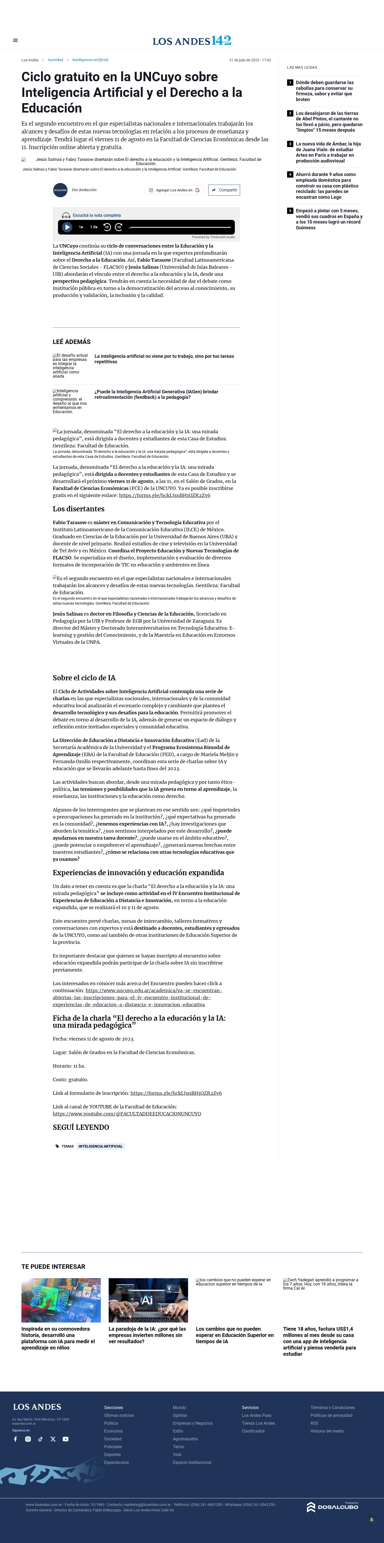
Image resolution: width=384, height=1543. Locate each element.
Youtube (65, 1439)
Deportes (112, 1454)
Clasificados (253, 1431)
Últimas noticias (119, 1415)
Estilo (178, 1431)
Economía (113, 1431)
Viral (177, 1454)
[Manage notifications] (372, 1520)
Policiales (113, 1446)
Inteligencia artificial (101, 1146)
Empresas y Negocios (193, 1423)
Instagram (28, 1439)
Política (111, 1423)
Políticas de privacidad (331, 1415)
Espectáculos (116, 1462)
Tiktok (40, 1439)
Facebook (15, 1439)
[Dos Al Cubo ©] (332, 1511)
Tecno (178, 1446)
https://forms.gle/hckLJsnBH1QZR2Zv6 (165, 495)
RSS (314, 1423)
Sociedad (55, 59)
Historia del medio (327, 1431)
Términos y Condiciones (333, 1407)
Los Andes (29, 60)
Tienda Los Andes (258, 1423)
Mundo (179, 1407)
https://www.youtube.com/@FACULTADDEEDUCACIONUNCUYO (127, 1114)
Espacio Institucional (192, 1462)
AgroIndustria (185, 1438)
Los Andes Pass (256, 1415)
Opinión (180, 1415)
